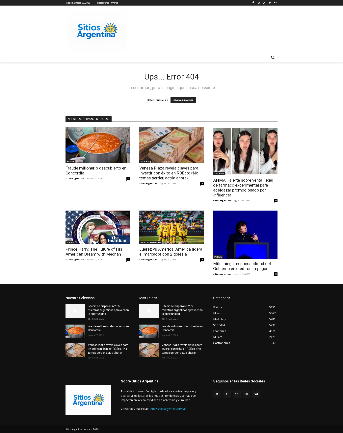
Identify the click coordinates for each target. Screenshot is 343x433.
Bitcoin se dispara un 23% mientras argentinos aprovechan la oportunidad (108, 310)
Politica (70, 161)
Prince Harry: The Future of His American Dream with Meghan (94, 252)
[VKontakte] (256, 394)
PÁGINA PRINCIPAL (183, 100)
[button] (272, 57)
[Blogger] (217, 394)
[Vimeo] (269, 3)
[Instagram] (258, 3)
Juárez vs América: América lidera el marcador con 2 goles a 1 (170, 252)
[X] (264, 3)
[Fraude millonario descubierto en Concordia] (98, 145)
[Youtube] (275, 3)
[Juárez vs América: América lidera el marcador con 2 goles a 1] (171, 227)
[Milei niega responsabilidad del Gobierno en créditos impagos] (245, 235)
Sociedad (219, 173)
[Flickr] (236, 394)
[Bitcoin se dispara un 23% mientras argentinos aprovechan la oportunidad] (75, 311)
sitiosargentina (75, 178)
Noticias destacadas (151, 242)
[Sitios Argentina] (97, 31)
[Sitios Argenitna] (88, 400)
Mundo (70, 242)
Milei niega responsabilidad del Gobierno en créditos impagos (242, 266)
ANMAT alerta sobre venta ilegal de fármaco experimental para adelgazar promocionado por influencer (243, 187)
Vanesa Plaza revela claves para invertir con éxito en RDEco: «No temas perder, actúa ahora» (168, 173)
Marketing (146, 161)
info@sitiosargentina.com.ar (168, 409)
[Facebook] (253, 3)
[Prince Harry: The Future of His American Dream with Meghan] (98, 227)
